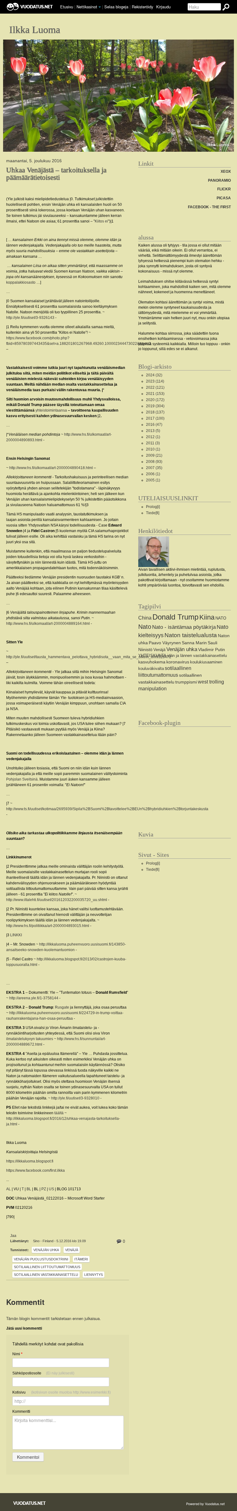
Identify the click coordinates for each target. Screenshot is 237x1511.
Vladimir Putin (211, 649)
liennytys (93, 1274)
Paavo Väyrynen (165, 642)
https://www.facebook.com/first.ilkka (35, 1170)
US (51, 1189)
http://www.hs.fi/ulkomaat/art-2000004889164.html (48, 623)
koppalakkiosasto (20, 282)
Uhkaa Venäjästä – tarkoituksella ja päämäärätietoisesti (56, 173)
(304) (155, 406)
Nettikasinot (87, 7)
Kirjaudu (163, 7)
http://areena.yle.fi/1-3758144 (33, 998)
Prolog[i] (153, 507)
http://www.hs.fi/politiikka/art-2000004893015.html (47, 926)
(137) (155, 412)
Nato (144, 626)
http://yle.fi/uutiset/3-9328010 (75, 1098)
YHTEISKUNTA (152, 655)
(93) (154, 461)
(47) (154, 424)
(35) (154, 468)
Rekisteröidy (142, 7)
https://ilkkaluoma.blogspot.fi (29, 1161)
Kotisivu (61, 1392)
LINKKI (16, 935)
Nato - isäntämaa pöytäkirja (184, 627)
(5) (153, 431)
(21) (154, 455)
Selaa (116, 7)
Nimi (17, 1354)
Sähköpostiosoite (43, 1373)
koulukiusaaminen (206, 662)
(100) (155, 418)
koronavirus (177, 661)
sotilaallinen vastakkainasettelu (46, 1274)
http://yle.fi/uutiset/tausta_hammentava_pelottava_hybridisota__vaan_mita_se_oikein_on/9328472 (88, 657)
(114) (155, 381)
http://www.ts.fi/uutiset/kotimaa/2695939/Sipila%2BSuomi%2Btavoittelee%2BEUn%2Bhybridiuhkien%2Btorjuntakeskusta (107, 809)
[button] (99, 7)
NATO (220, 618)
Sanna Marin (194, 642)
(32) (154, 375)
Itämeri (81, 1259)
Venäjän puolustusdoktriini (41, 1259)
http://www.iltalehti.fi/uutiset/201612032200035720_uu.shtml (56, 900)
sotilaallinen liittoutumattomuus (47, 1267)
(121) (155, 387)
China (145, 617)
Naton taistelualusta (190, 635)
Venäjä (71, 1250)
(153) (155, 394)
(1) (153, 437)
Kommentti (21, 1411)
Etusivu (66, 7)
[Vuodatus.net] (29, 1503)
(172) (155, 400)
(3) (153, 443)
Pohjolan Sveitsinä (22, 779)
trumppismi (186, 681)
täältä (59, 1113)
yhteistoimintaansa (51, 410)
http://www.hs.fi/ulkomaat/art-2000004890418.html (51, 468)
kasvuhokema (151, 661)
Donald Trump (175, 617)
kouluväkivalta (151, 668)
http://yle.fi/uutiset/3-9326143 (30, 317)
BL (29, 1189)
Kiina (206, 617)
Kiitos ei (101, 221)
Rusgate (62, 1007)
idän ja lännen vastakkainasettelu (197, 655)
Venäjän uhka (46, 1250)
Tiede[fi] (152, 513)
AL (8, 1189)
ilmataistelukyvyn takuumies (29, 1039)
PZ (43, 1189)
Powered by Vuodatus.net (205, 1503)
